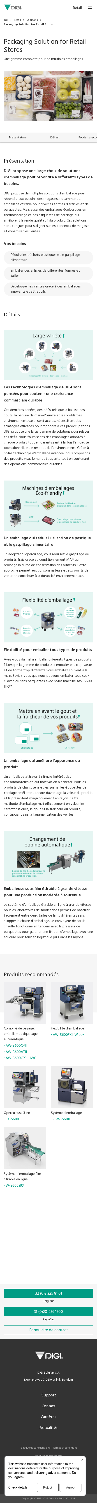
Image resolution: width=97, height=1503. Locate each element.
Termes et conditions (65, 1448)
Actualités (48, 1428)
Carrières (48, 1417)
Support (48, 1395)
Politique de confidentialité (35, 1448)
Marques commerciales (48, 1456)
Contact (48, 1406)
